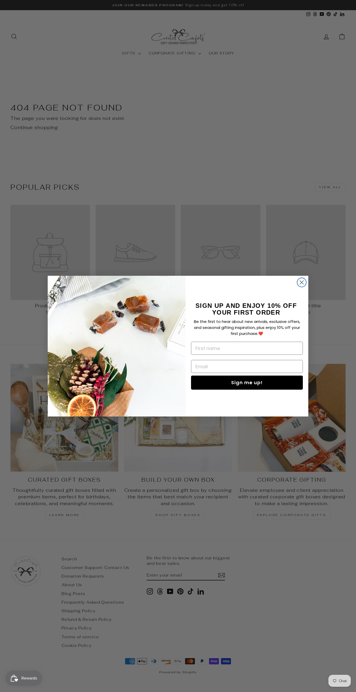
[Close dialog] (301, 282)
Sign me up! (247, 382)
